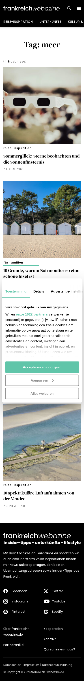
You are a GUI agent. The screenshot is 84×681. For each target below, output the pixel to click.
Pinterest (19, 611)
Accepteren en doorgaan (42, 367)
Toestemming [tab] (15, 291)
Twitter (57, 591)
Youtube (58, 601)
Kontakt (50, 639)
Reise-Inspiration (18, 21)
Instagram (20, 601)
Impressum (31, 665)
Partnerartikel (13, 645)
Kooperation (53, 629)
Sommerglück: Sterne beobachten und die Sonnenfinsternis (41, 159)
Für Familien (13, 262)
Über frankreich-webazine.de (16, 632)
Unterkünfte (50, 21)
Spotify (57, 611)
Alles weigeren (42, 393)
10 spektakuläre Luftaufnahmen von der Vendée (38, 496)
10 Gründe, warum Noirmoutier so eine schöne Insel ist (41, 273)
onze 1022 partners (32, 314)
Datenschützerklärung (57, 665)
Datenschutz (12, 665)
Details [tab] (38, 291)
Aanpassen (39, 380)
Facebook (19, 591)
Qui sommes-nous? (59, 649)
